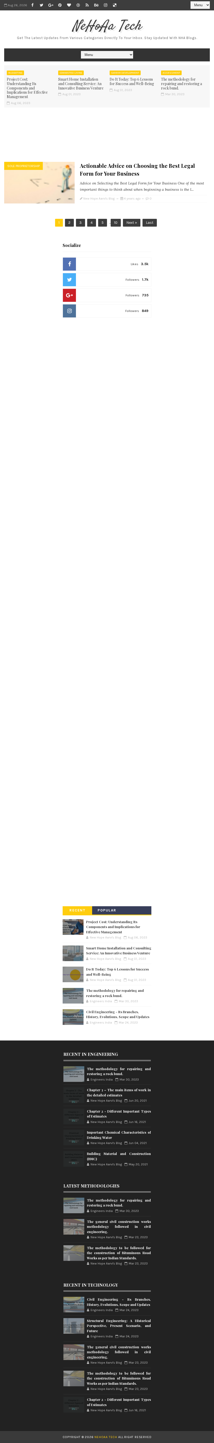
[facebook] (32, 5)
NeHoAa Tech (107, 26)
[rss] (87, 5)
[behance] (96, 5)
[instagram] (105, 5)
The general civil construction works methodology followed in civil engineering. (119, 1226)
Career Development (125, 72)
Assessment (171, 72)
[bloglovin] (69, 5)
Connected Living (71, 72)
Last (149, 222)
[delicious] (114, 5)
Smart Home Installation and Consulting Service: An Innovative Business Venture (81, 84)
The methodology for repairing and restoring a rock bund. (181, 84)
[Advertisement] (107, 134)
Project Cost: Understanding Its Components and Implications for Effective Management (27, 88)
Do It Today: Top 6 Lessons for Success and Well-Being (132, 81)
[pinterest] (60, 5)
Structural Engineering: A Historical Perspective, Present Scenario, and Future (119, 1325)
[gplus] (51, 5)
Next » (131, 222)
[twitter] (41, 5)
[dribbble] (78, 5)
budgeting (15, 72)
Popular (107, 910)
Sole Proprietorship (23, 166)
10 (115, 222)
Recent (77, 910)
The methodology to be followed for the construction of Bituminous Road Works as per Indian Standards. (119, 1253)
